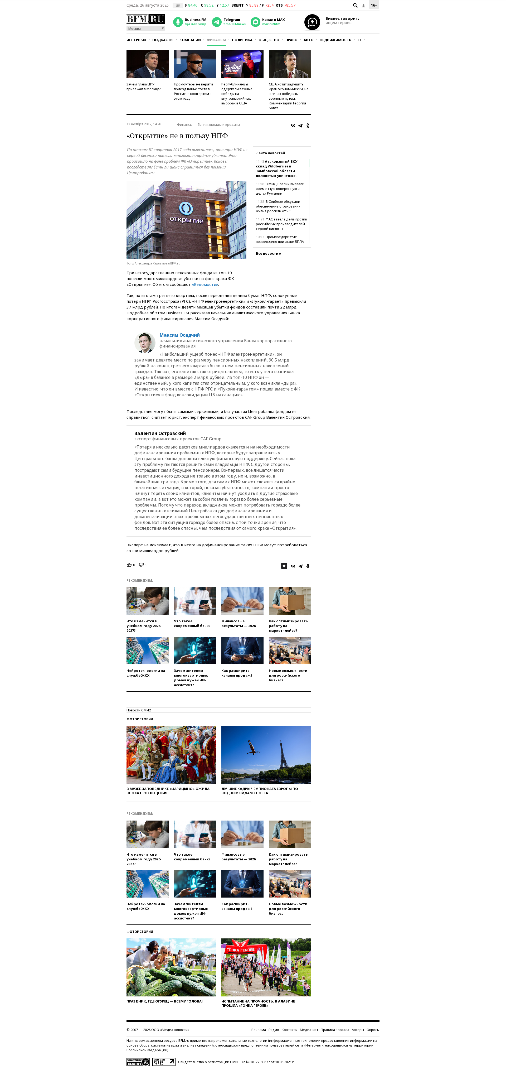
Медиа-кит (309, 1029)
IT (359, 39)
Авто (309, 39)
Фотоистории (139, 719)
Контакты (289, 1029)
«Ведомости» (205, 284)
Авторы (358, 1029)
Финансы (216, 39)
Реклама (258, 1029)
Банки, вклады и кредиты (219, 124)
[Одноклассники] (308, 125)
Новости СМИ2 (138, 710)
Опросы (373, 1029)
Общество (269, 39)
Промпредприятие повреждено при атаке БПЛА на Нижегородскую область (280, 241)
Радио (274, 1029)
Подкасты (162, 39)
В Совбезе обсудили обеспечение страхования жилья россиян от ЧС (278, 206)
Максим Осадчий (179, 335)
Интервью (136, 39)
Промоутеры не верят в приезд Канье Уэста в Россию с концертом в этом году (193, 91)
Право (291, 39)
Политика (242, 39)
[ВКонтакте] (293, 125)
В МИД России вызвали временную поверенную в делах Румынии (280, 188)
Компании (190, 39)
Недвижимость (335, 39)
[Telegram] (300, 125)
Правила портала (335, 1029)
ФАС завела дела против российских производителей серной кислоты (281, 224)
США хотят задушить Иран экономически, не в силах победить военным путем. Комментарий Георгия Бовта (289, 96)
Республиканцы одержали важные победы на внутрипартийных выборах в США (236, 93)
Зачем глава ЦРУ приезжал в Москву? (143, 86)
